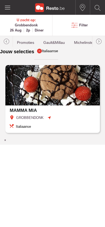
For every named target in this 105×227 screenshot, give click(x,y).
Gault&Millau (54, 43)
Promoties (25, 43)
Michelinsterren (87, 43)
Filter (83, 25)
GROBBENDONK (30, 118)
